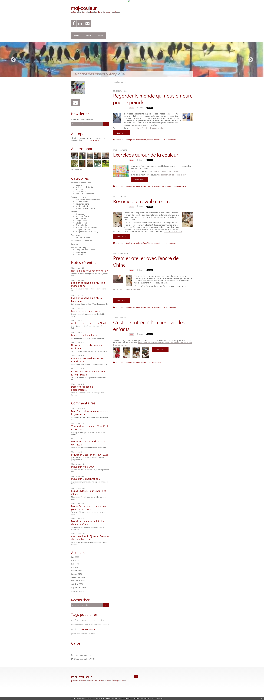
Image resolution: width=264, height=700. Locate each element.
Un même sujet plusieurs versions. (89, 507)
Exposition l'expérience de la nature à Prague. (89, 373)
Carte (75, 643)
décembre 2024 (78, 577)
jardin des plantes (79, 633)
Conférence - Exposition (81, 240)
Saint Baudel (81, 218)
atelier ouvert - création (86, 208)
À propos (100, 35)
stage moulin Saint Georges (88, 231)
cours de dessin (88, 629)
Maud (74, 454)
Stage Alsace (81, 220)
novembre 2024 (78, 581)
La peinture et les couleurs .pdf (172, 175)
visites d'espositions (85, 193)
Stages (74, 211)
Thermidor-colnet (81, 426)
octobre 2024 (77, 584)
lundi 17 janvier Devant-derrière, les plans (90, 538)
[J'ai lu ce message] (262, 698)
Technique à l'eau (83, 237)
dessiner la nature (97, 620)
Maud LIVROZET (80, 490)
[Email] (87, 23)
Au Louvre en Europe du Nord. (88, 323)
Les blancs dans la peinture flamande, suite (88, 284)
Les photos (81, 252)
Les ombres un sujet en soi (86, 311)
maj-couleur (84, 7)
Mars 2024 (88, 466)
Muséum (79, 189)
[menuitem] (76, 35)
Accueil (76, 35)
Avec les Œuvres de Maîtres (88, 199)
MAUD (74, 411)
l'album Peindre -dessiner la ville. (149, 128)
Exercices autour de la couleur (145, 154)
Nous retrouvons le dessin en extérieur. (87, 346)
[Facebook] (74, 23)
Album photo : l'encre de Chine (126, 289)
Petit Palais (81, 191)
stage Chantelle (83, 229)
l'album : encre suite (173, 231)
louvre (92, 633)
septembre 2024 (78, 587)
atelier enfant (82, 206)
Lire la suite (94, 140)
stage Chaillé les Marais (86, 227)
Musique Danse (82, 216)
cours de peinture (93, 624)
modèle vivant (77, 624)
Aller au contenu (7, 4)
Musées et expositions (81, 182)
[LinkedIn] (80, 23)
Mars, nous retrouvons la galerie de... (89, 412)
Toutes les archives (77, 591)
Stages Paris (81, 225)
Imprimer (119, 139)
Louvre (79, 185)
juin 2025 (75, 557)
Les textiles (81, 254)
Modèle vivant (82, 201)
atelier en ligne (82, 204)
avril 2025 (75, 564)
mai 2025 (75, 560)
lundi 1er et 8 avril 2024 (95, 454)
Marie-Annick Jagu (79, 247)
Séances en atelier (79, 197)
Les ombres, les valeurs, (84, 335)
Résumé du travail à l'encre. (142, 201)
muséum (75, 620)
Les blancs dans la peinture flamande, (86, 299)
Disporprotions (91, 478)
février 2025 (76, 571)
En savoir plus (159, 698)
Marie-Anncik (78, 506)
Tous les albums (76, 170)
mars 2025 (75, 567)
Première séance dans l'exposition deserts (88, 360)
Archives (88, 35)
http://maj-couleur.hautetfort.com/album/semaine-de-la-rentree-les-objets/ (152, 343)
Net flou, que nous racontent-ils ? (89, 270)
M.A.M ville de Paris (84, 187)
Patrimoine (76, 244)
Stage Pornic (81, 223)
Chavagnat (80, 214)
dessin (106, 624)
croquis (84, 620)
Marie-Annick (78, 441)
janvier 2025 (76, 574)
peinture (75, 629)
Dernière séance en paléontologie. (82, 388)
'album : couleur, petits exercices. (168, 171)
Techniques (76, 235)
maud (74, 466)
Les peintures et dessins (86, 249)
